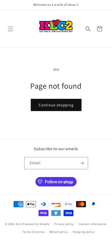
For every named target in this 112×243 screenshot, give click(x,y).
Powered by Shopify (36, 224)
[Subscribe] (82, 163)
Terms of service (34, 232)
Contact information (93, 224)
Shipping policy (83, 232)
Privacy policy (64, 224)
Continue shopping (56, 104)
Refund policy (58, 232)
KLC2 (19, 224)
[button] (10, 29)
